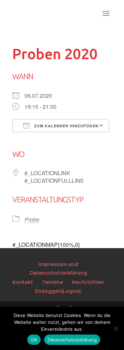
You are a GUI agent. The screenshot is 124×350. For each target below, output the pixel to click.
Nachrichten (88, 282)
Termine (52, 282)
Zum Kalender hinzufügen (66, 125)
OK (34, 339)
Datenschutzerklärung (72, 339)
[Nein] (115, 328)
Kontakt (22, 282)
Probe (31, 219)
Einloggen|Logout (58, 291)
